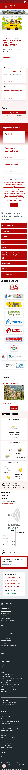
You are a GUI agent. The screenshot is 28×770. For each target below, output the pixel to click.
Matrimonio (12, 193)
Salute (20, 200)
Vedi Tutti (14, 205)
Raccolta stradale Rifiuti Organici (12, 72)
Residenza (20, 195)
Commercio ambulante (19, 186)
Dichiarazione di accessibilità (8, 738)
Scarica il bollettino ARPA (10, 551)
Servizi (17, 762)
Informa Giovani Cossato (7, 731)
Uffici (2, 625)
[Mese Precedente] (3, 112)
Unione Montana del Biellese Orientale (10, 721)
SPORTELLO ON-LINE (6, 714)
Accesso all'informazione (10, 182)
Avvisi (2, 656)
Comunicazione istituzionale (11, 189)
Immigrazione (15, 191)
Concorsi (21, 189)
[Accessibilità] (4, 766)
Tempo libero (9, 200)
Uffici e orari (4, 692)
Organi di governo (5, 618)
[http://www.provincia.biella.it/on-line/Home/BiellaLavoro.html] (14, 339)
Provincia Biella (4, 719)
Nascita (22, 193)
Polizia (6, 195)
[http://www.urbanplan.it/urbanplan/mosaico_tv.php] (14, 305)
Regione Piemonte (5, 1)
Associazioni (20, 182)
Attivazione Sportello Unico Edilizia (13, 90)
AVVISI (7, 68)
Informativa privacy (5, 733)
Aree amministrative (6, 611)
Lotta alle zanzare (9, 197)
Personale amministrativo (7, 620)
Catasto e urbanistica (6, 638)
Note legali (3, 735)
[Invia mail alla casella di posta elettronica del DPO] (11, 702)
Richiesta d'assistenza (6, 747)
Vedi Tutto (14, 408)
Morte (18, 193)
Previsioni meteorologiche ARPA (12, 485)
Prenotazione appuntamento (8, 745)
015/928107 (9, 680)
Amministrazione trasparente (8, 740)
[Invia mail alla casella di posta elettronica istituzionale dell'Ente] (13, 684)
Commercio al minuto (8, 186)
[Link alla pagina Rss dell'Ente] (2, 755)
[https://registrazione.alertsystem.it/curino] (14, 287)
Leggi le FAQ (4, 742)
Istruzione (6, 193)
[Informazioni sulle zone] (8, 503)
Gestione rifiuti (7, 191)
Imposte (22, 191)
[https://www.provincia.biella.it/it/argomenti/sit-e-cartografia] (14, 296)
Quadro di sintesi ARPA (9, 553)
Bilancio (8, 184)
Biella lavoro (4, 726)
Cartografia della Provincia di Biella (9, 728)
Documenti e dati (5, 613)
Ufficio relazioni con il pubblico (8, 689)
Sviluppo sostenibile (18, 197)
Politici (2, 623)
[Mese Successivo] (25, 112)
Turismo (15, 200)
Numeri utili (4, 694)
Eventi (2, 667)
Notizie (2, 654)
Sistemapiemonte (5, 723)
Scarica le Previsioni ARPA (10, 484)
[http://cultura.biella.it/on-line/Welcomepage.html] (14, 331)
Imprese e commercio (6, 641)
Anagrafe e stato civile (6, 633)
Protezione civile (13, 195)
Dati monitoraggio (5, 762)
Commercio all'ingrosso (16, 184)
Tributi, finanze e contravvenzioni (9, 645)
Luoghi (2, 664)
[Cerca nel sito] (23, 6)
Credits (8, 764)
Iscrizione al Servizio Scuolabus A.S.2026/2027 (12, 42)
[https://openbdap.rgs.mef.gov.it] (17, 357)
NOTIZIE (6, 38)
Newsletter (3, 757)
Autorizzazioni (4, 636)
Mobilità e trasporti (5, 643)
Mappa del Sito (20, 764)
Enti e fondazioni (5, 616)
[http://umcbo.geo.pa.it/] (14, 313)
